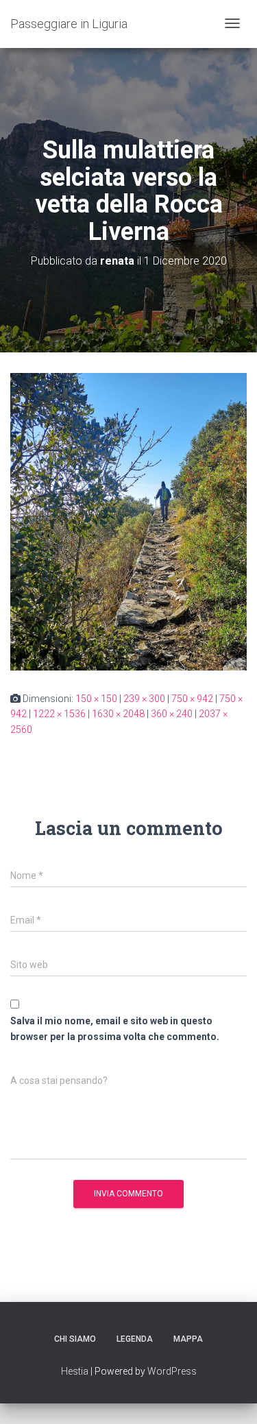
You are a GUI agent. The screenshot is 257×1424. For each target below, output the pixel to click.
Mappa (188, 1339)
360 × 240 (172, 713)
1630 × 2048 (118, 713)
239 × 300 (144, 698)
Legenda (135, 1339)
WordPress (172, 1371)
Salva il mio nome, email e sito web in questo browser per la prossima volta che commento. (114, 1028)
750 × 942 (192, 698)
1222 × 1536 (59, 713)
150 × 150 (96, 698)
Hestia (74, 1371)
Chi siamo (75, 1339)
